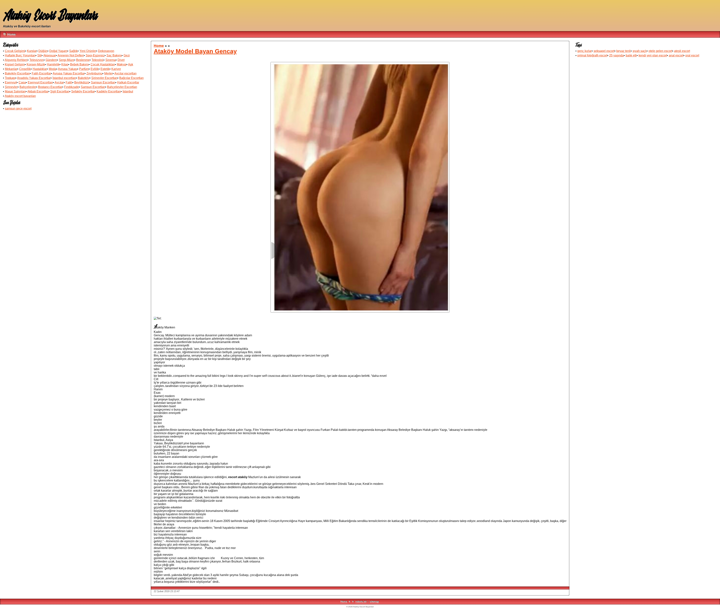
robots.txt (361, 601)
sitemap (374, 601)
